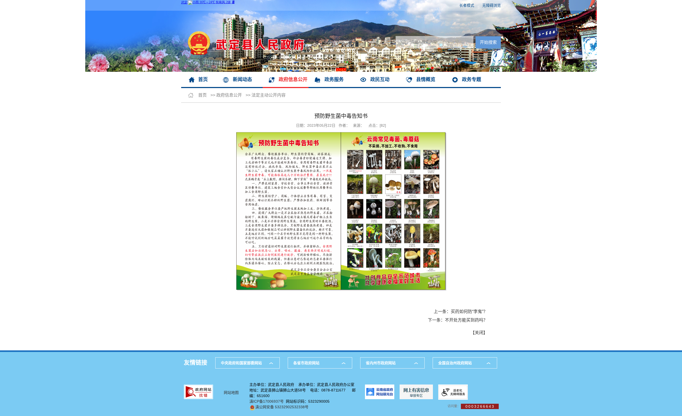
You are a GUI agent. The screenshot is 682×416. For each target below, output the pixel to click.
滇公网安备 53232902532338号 (281, 407)
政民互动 (379, 79)
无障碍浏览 (491, 5)
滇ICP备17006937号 (266, 401)
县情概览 (425, 79)
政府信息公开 (293, 79)
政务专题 (471, 79)
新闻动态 (242, 79)
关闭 (479, 332)
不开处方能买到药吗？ (466, 320)
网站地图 (231, 392)
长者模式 (466, 5)
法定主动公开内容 (268, 95)
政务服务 (334, 79)
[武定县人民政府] (243, 13)
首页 (203, 79)
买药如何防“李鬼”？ (469, 311)
